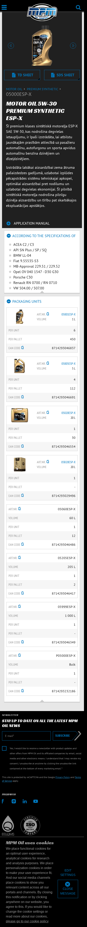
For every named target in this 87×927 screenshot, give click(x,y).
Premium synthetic (43, 89)
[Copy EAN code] (22, 348)
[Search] (78, 5)
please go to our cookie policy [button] (27, 921)
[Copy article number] (47, 314)
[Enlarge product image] (19, 316)
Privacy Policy (62, 777)
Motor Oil (14, 89)
